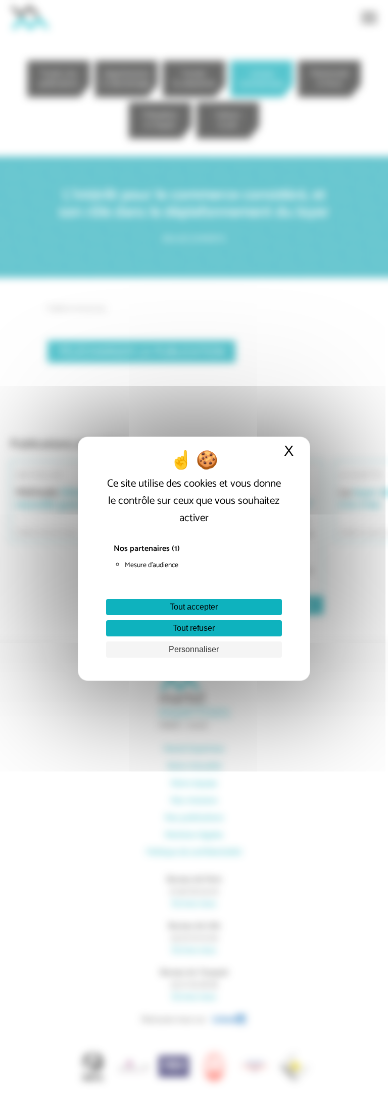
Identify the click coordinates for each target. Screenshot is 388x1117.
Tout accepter (194, 607)
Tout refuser (194, 628)
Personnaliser (194, 649)
